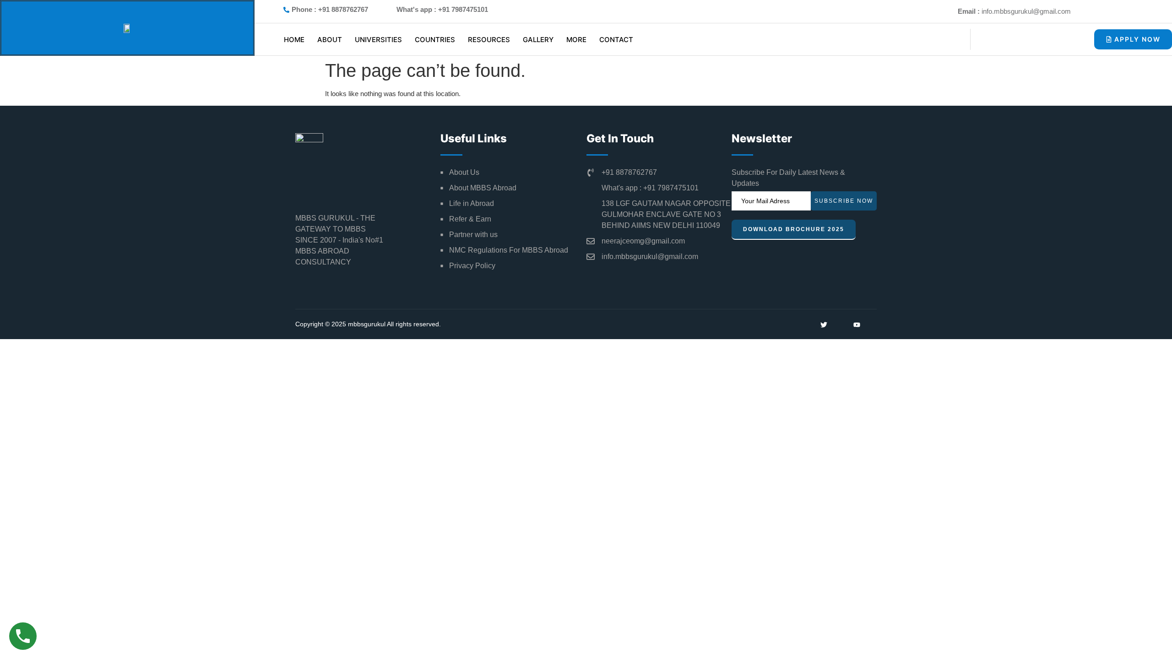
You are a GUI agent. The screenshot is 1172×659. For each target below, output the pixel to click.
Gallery (538, 39)
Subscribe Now (843, 201)
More (576, 39)
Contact (616, 39)
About (329, 39)
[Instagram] (1107, 11)
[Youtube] (1089, 11)
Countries (435, 39)
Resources (489, 39)
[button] (1060, 38)
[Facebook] (1143, 11)
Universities (378, 39)
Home (294, 39)
